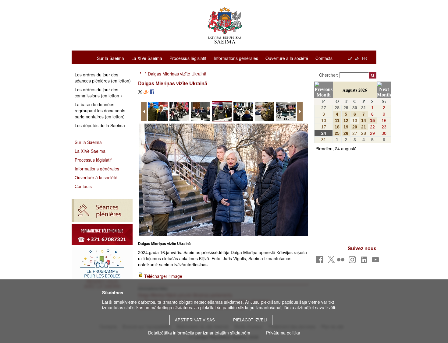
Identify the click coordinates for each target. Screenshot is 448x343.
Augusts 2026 (355, 90)
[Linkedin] (365, 261)
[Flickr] (342, 261)
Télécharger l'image (163, 276)
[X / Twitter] (331, 261)
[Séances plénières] (102, 210)
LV (350, 58)
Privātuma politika (283, 333)
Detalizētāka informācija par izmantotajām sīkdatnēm (199, 333)
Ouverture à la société (286, 58)
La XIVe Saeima (146, 58)
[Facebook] (320, 261)
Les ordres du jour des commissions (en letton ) (98, 92)
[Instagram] (353, 261)
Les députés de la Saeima (100, 125)
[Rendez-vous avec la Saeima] (102, 269)
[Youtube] (376, 261)
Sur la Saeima (110, 58)
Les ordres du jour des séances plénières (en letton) (103, 78)
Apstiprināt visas (195, 320)
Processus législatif (187, 58)
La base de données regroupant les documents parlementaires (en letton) (100, 110)
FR (364, 58)
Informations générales (236, 58)
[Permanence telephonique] (102, 234)
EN (357, 58)
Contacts (323, 58)
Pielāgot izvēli (250, 320)
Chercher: (329, 75)
